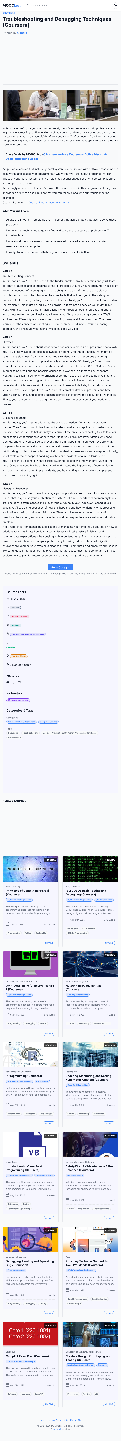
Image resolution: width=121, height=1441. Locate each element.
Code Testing (88, 928)
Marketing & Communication (80, 1365)
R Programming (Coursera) (24, 1076)
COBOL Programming (77, 933)
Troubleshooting (30, 733)
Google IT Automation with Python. (50, 202)
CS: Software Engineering (19, 900)
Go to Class (58, 567)
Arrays (43, 1023)
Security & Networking (77, 995)
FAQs (65, 1420)
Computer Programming (19, 1208)
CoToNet (57, 1429)
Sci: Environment (75, 1175)
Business (102, 1365)
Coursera (9, 13)
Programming (14, 933)
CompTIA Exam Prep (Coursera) (27, 1356)
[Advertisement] (60, 57)
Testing (86, 1394)
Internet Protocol (101, 1023)
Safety (70, 1208)
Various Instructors (19, 700)
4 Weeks (15, 607)
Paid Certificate (19, 656)
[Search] (28, 5)
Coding (26, 1204)
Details (49, 943)
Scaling (70, 1114)
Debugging (13, 733)
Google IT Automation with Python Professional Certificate (69, 733)
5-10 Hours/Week (20, 616)
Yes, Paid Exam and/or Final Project (28, 634)
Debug (43, 1303)
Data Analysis (46, 1114)
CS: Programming (104, 900)
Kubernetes (99, 1114)
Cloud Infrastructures (77, 1299)
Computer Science (48, 722)
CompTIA (39, 1394)
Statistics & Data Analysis (20, 1081)
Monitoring (84, 1114)
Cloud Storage (74, 1303)
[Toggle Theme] (115, 5)
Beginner (16, 625)
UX (96, 1394)
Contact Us (75, 1420)
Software (12, 1394)
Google (22, 32)
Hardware (25, 1394)
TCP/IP (70, 1023)
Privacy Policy (54, 1420)
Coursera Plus (14, 737)
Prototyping (72, 1394)
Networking (84, 1023)
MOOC (12, 5)
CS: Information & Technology (21, 722)
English (11, 647)
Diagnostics (83, 1208)
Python (28, 933)
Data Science (42, 1081)
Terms (43, 1420)
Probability (41, 933)
